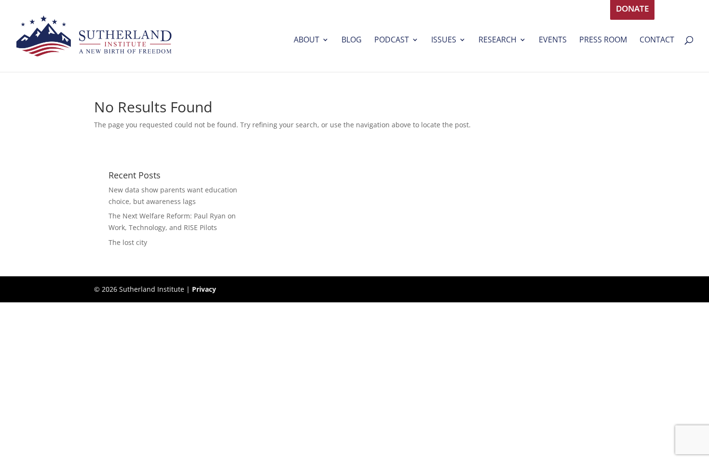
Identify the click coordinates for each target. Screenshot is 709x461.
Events (553, 40)
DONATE (632, 10)
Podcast (391, 40)
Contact (657, 40)
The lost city (128, 242)
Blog (351, 40)
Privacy (204, 289)
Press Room (603, 40)
